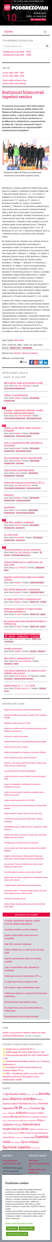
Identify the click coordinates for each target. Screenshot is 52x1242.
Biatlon (18, 353)
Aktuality (20, 528)
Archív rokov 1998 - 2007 (13, 73)
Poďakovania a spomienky (27, 1121)
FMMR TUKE (26, 1109)
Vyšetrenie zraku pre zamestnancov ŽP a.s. (23, 976)
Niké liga (14, 1117)
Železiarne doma (34, 418)
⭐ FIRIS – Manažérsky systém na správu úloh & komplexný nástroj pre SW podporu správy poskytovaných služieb (23, 1077)
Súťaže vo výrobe (36, 1129)
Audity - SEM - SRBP (32, 1094)
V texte (17, 473)
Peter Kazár (19, 340)
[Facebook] (31, 362)
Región (33, 651)
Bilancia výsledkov (23, 1099)
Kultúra (41, 1113)
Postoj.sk (17, 525)
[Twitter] (41, 362)
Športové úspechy (29, 353)
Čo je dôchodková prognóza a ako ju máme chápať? (23, 872)
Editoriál (35, 1104)
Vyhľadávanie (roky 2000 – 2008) (17, 55)
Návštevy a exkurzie (40, 1117)
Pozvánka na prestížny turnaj (14, 899)
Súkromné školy (37, 583)
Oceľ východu (19, 538)
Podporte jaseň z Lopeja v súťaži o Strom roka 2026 (23, 813)
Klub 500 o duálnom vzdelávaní (18, 944)
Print (24, 362)
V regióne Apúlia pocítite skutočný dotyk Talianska (22, 885)
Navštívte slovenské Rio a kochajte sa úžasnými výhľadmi (25, 752)
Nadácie (6, 1117)
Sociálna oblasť (34, 488)
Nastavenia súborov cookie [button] (17, 1234)
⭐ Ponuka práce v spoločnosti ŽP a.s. (19, 1049)
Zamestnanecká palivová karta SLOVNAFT (19, 800)
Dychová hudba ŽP (11, 1104)
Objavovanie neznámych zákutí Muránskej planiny (22, 710)
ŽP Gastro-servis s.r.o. (22, 688)
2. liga (6, 1094)
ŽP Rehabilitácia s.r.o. (20, 555)
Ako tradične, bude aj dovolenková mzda (22, 988)
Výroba (28, 1133)
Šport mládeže (30, 1142)
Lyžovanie (27, 348)
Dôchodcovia (25, 1103)
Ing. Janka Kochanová (22, 486)
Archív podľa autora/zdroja (14, 84)
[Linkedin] (45, 362)
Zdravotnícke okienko (23, 679)
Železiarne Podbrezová (15, 388)
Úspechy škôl (29, 1138)
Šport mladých (16, 1142)
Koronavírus (31, 1113)
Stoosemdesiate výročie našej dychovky (22, 1017)
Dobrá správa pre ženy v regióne (16, 747)
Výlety (22, 1133)
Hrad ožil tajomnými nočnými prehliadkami (20, 771)
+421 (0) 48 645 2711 (12, 1164)
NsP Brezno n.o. (25, 1117)
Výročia (35, 1133)
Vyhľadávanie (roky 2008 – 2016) (17, 52)
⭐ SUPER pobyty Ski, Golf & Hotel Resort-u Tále (24, 1052)
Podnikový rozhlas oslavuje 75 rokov (17, 723)
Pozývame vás (13, 1121)
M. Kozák (17, 614)
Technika (46, 1129)
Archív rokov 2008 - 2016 (13, 76)
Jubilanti (21, 1113)
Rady (16, 664)
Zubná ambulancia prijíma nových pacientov (20, 758)
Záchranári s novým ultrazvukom (16, 736)
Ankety (22, 1094)
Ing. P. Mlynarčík (20, 568)
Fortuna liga (38, 1108)
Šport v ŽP (15, 348)
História (20, 463)
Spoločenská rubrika (25, 513)
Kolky (43, 614)
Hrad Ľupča (34, 1160)
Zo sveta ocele (19, 1137)
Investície (11, 1113)
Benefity (44, 1094)
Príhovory (18, 1125)
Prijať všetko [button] (12, 1228)
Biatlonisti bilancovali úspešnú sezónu (21, 1002)
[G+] (36, 362)
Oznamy (41, 651)
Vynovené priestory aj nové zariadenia (21, 930)
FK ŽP (18, 1108)
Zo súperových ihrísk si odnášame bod (21, 982)
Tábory (5, 1133)
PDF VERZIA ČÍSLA (38, 20)
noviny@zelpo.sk (10, 1160)
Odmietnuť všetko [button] (26, 1228)
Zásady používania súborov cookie (19, 1223)
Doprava (40, 1099)
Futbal (43, 602)
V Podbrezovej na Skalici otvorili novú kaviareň (21, 843)
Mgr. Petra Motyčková (22, 386)
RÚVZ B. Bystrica (20, 676)
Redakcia (17, 398)
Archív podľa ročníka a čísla (14, 80)
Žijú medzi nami (35, 1148)
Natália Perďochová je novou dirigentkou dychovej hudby (25, 742)
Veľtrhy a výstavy (13, 1133)
